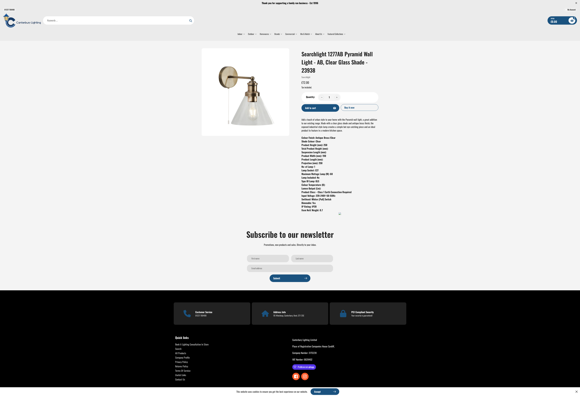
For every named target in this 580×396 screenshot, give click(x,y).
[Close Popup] (576, 391)
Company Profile (182, 357)
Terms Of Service (182, 370)
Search (178, 349)
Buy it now (349, 107)
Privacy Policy (181, 362)
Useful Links (180, 375)
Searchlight (305, 77)
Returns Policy (181, 366)
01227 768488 (9, 9)
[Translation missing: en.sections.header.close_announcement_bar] (576, 3)
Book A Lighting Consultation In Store (192, 344)
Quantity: (310, 97)
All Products (180, 353)
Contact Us (180, 379)
